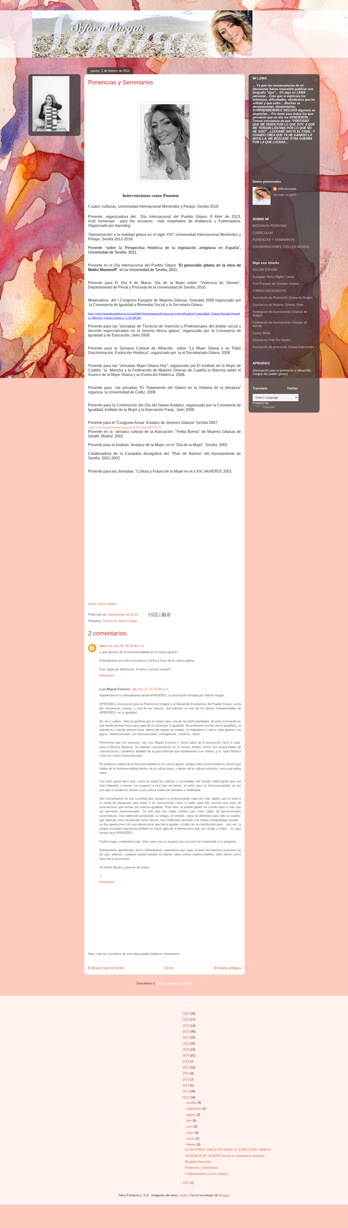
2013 (186, 1091)
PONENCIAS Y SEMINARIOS (273, 239)
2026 (186, 1013)
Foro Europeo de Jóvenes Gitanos (276, 283)
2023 (186, 1031)
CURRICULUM (263, 233)
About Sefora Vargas (102, 604)
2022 (186, 1037)
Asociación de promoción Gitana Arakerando (283, 347)
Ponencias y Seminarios (202, 1167)
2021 (186, 1043)
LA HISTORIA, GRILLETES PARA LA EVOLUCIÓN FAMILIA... (229, 1149)
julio (189, 1120)
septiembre (194, 1108)
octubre (191, 1102)
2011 (186, 1183)
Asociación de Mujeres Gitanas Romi (278, 304)
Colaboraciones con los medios (206, 1174)
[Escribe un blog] (155, 614)
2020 (186, 1049)
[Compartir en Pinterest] (168, 614)
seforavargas (117, 614)
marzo (191, 1138)
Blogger (224, 1195)
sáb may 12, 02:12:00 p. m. (150, 689)
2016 (186, 1073)
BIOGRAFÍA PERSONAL (270, 226)
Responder (106, 675)
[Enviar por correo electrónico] (150, 614)
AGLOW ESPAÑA (265, 269)
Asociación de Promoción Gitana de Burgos (282, 297)
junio (190, 1126)
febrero (191, 1144)
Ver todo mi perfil (284, 195)
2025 (186, 1019)
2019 (186, 1055)
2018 (186, 1061)
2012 (186, 1097)
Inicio (169, 968)
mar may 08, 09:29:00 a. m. (126, 646)
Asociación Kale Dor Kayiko (272, 340)
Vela (102, 646)
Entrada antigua (227, 968)
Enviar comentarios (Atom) (174, 983)
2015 (186, 1079)
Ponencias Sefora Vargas (120, 621)
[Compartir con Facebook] (164, 614)
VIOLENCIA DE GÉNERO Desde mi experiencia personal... (226, 1156)
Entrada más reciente (106, 968)
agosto (191, 1114)
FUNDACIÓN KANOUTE (269, 291)
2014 (186, 1085)
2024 (186, 1025)
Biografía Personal (197, 1161)
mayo (190, 1132)
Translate (268, 407)
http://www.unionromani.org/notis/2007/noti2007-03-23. (125, 427)
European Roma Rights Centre (273, 277)
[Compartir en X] (159, 614)
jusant (183, 1195)
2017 (186, 1067)
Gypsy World (261, 333)
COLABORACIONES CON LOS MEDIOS (281, 247)
